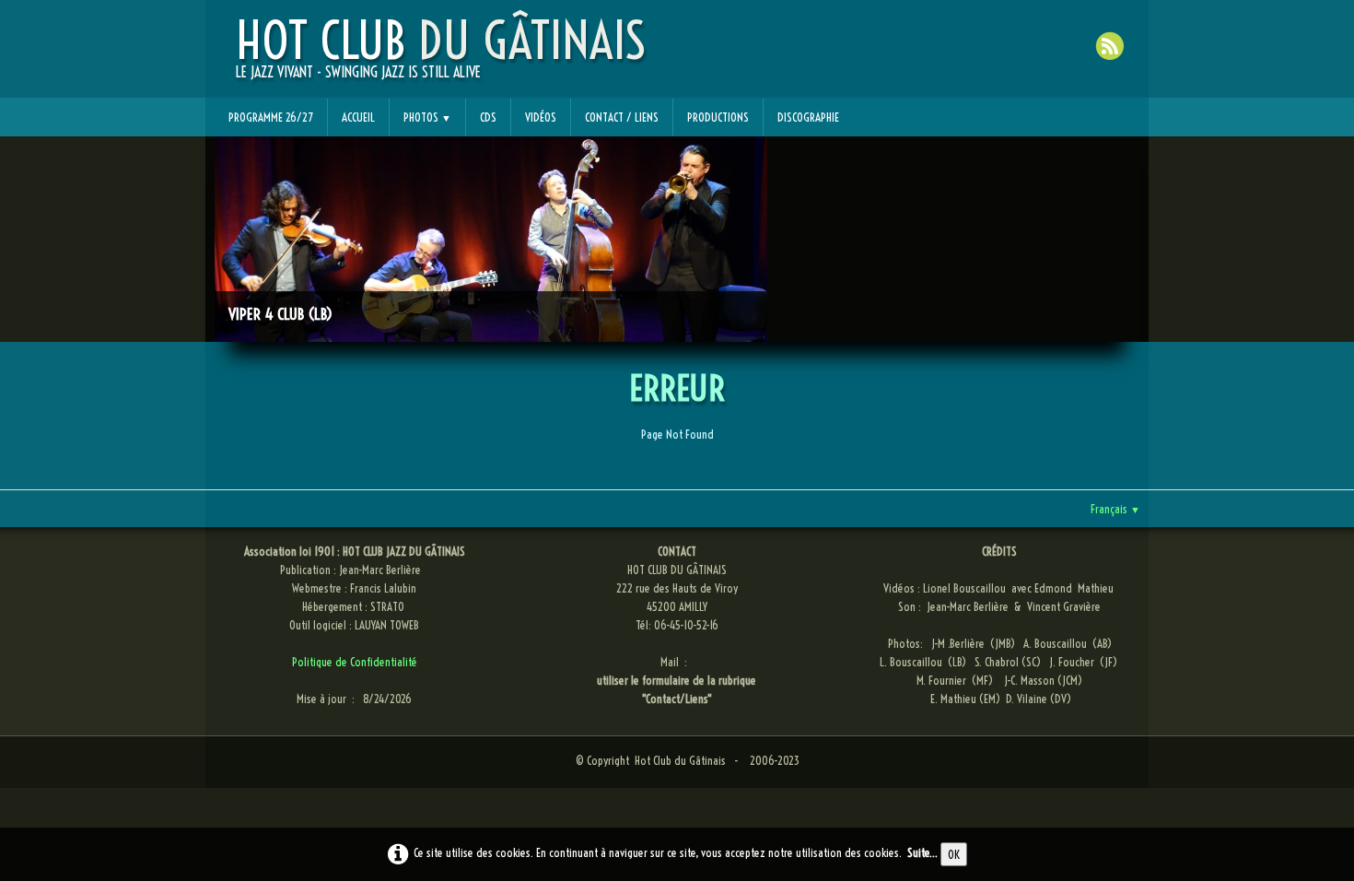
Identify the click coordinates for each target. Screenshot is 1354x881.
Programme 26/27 (270, 117)
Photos (427, 117)
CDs (488, 117)
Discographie (808, 117)
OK (954, 854)
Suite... (922, 852)
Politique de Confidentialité (354, 661)
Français (1115, 508)
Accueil (358, 117)
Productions (718, 117)
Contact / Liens (622, 117)
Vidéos (540, 117)
